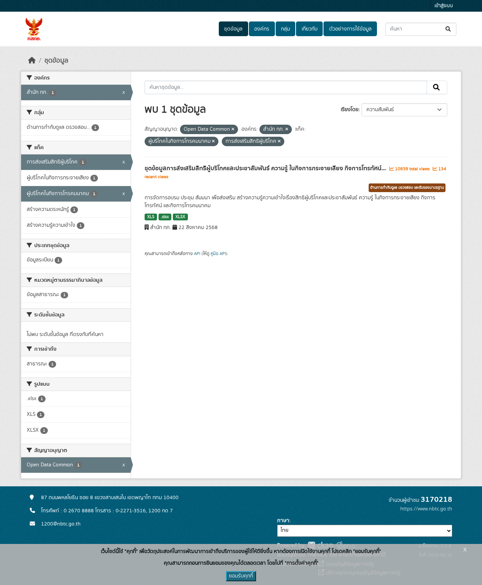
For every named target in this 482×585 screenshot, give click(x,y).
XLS (150, 217)
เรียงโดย (349, 109)
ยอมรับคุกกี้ (241, 576)
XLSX (180, 217)
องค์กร (261, 29)
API (197, 253)
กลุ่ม (285, 29)
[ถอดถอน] (233, 130)
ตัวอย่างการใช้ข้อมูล (350, 29)
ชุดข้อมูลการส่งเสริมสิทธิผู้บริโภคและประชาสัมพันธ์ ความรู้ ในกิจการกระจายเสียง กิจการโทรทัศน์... (266, 168)
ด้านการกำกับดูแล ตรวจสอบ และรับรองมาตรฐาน (407, 187)
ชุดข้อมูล (233, 29)
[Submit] (449, 29)
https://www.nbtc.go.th (426, 509)
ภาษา (283, 520)
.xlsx (165, 217)
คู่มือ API (218, 253)
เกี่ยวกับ (309, 29)
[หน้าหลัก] (32, 61)
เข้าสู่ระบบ (444, 5)
